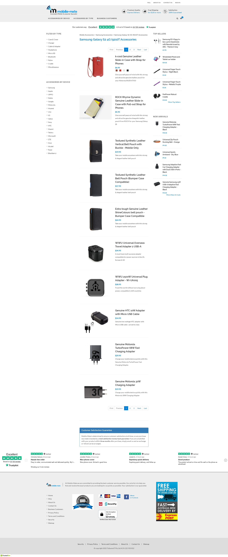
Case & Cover (53, 39)
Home (50, 495)
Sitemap (51, 523)
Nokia (50, 98)
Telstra (50, 133)
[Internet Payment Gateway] (107, 504)
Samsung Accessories (104, 35)
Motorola (51, 105)
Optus (50, 119)
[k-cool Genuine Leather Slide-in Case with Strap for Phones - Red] (119, 71)
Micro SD (51, 53)
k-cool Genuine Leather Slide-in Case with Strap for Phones (130, 60)
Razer (50, 150)
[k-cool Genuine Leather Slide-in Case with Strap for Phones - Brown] (116, 71)
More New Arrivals (173, 195)
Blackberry (52, 153)
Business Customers (55, 509)
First (111, 50)
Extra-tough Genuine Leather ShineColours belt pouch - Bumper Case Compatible (131, 212)
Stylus (50, 60)
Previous (119, 50)
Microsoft (52, 136)
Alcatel (50, 146)
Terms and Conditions (56, 516)
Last (145, 50)
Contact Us (167, 2)
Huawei (51, 108)
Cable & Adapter (54, 46)
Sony (50, 122)
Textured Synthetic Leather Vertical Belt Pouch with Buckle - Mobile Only (130, 144)
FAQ (148, 2)
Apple (50, 91)
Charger (51, 43)
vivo (49, 112)
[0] (181, 18)
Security (51, 520)
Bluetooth (52, 57)
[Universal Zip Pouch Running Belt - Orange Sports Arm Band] (157, 141)
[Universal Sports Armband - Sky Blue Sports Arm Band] (157, 154)
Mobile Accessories (87, 35)
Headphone (52, 50)
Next (139, 50)
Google (50, 101)
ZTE (49, 139)
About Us (156, 2)
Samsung (51, 88)
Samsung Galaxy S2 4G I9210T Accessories (130, 35)
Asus (50, 143)
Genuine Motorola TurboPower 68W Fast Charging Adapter (127, 348)
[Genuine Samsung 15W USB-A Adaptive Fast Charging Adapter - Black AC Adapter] (157, 184)
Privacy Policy (53, 513)
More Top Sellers (174, 102)
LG (49, 115)
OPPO (50, 95)
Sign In (177, 2)
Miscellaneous (53, 67)
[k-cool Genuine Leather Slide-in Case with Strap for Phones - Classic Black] (127, 71)
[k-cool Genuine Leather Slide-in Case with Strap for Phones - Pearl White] (123, 71)
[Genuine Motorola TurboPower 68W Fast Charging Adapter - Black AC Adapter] (157, 124)
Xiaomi (50, 129)
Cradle (50, 64)
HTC (50, 126)
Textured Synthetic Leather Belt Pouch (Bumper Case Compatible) (130, 178)
